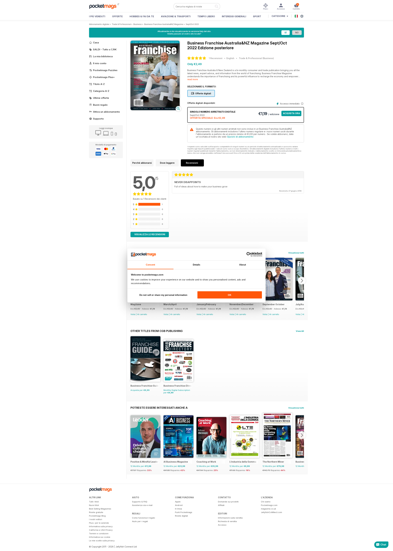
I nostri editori (95, 519)
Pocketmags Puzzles (105, 70)
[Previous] (133, 435)
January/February (206, 304)
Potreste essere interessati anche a (159, 407)
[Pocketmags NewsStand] (104, 6)
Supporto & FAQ (139, 501)
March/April (170, 304)
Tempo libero (206, 16)
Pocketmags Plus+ (104, 77)
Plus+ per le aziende (99, 523)
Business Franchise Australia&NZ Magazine (163, 24)
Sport (257, 16)
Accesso (222, 525)
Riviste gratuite (96, 512)
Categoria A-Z (101, 91)
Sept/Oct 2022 (192, 24)
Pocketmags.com (269, 505)
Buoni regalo (100, 104)
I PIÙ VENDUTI (97, 16)
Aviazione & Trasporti (176, 16)
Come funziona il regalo (143, 518)
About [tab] (242, 264)
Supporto (98, 118)
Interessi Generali (234, 16)
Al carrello (142, 314)
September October (273, 304)
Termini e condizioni (98, 533)
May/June (135, 304)
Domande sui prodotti (228, 501)
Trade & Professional (121, 24)
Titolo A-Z (99, 84)
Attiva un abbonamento (106, 111)
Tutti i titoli (94, 501)
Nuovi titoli (94, 505)
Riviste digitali (181, 516)
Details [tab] (196, 264)
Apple (178, 501)
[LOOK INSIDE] (155, 109)
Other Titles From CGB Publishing (156, 330)
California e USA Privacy (101, 530)
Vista (132, 314)
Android (179, 505)
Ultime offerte (101, 97)
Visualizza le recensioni (149, 234)
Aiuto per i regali (140, 521)
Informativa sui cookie (99, 537)
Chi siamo (265, 501)
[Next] (301, 280)
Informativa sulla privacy (101, 526)
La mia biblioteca (103, 56)
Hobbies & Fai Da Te (142, 16)
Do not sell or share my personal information (163, 295)
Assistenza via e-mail (142, 505)
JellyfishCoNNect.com (271, 512)
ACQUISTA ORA (291, 113)
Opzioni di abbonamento (240, 136)
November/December (241, 304)
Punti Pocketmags (183, 512)
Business (137, 24)
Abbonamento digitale (99, 24)
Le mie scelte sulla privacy (102, 540)
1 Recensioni (215, 58)
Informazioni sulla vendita (230, 518)
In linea (178, 508)
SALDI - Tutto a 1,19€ (105, 49)
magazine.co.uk (268, 508)
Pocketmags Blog (97, 516)
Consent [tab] (150, 264)
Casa (96, 42)
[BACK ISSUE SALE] (277, 299)
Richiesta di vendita (227, 521)
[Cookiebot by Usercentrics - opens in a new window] (248, 254)
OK (229, 295)
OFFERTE (117, 16)
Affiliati (221, 505)
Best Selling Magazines (100, 508)
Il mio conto (99, 63)
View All (300, 331)
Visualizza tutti (296, 253)
